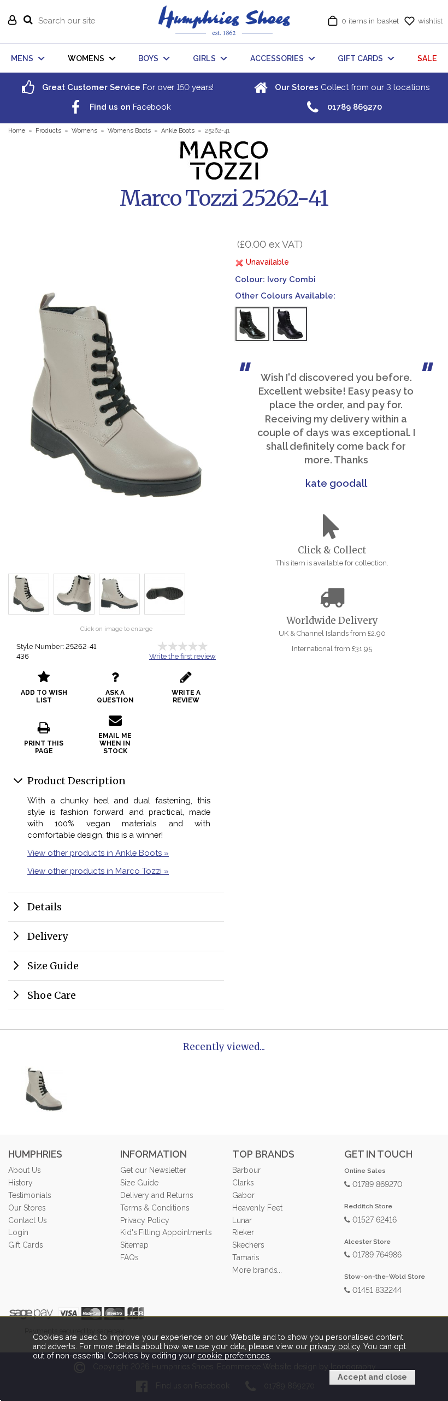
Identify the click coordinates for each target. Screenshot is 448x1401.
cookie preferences (233, 1355)
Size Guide (53, 965)
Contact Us (27, 1220)
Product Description (76, 780)
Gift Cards (25, 1245)
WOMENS (86, 58)
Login (18, 1232)
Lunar (242, 1220)
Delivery (47, 936)
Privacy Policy (144, 1220)
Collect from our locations (351, 87)
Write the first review (182, 656)
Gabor (243, 1195)
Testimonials (29, 1195)
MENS (22, 58)
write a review (186, 696)
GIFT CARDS (360, 58)
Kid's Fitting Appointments (165, 1232)
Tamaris (245, 1257)
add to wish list (44, 696)
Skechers (248, 1245)
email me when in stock (115, 743)
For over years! (127, 87)
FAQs (129, 1257)
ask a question (115, 696)
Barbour (246, 1170)
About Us (24, 1170)
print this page (43, 747)
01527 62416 (373, 1219)
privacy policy (335, 1346)
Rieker (243, 1232)
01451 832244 (376, 1289)
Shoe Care (51, 995)
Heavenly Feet (257, 1207)
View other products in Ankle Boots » (98, 852)
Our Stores (26, 1207)
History (20, 1182)
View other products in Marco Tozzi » (98, 870)
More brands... (257, 1270)
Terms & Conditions (154, 1207)
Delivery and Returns (156, 1195)
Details (44, 907)
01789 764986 (376, 1254)
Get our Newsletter (153, 1170)
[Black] (290, 324)
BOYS (148, 58)
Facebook (129, 106)
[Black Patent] (252, 324)
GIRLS (204, 58)
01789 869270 (376, 1183)
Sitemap (134, 1245)
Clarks (243, 1182)
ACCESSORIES (277, 58)
